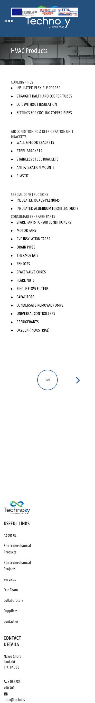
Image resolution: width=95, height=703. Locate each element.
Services (10, 579)
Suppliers (11, 611)
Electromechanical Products (17, 548)
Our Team (11, 590)
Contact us (11, 621)
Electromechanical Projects (17, 565)
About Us (10, 535)
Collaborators (13, 600)
